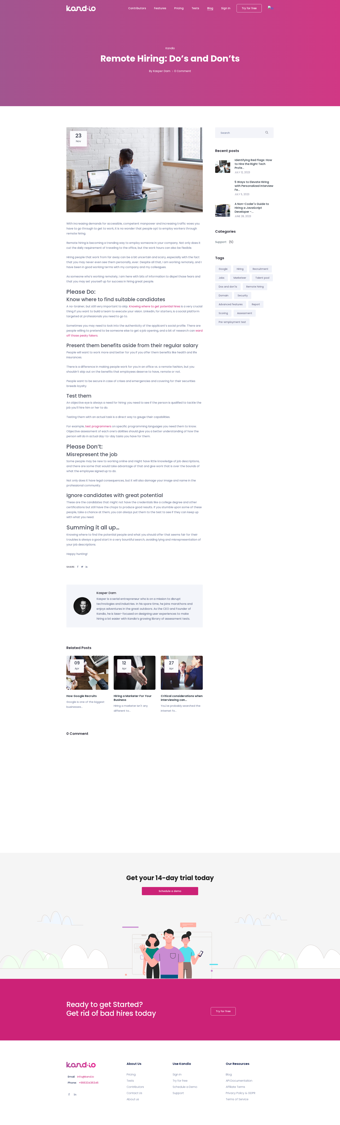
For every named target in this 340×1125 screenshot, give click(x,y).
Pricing (179, 8)
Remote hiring (255, 286)
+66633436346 (88, 1082)
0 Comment (182, 71)
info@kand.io (85, 1076)
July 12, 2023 (242, 172)
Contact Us (134, 1093)
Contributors (137, 8)
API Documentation (239, 1081)
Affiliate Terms (235, 1087)
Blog (210, 8)
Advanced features (231, 304)
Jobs (221, 278)
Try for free (249, 8)
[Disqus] (134, 786)
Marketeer (240, 278)
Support (178, 1093)
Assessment (244, 313)
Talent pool (262, 278)
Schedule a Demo (185, 1087)
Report (256, 304)
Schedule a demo (170, 891)
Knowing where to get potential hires (154, 306)
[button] (271, 8)
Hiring (240, 269)
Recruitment (260, 269)
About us (133, 1099)
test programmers (98, 426)
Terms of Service (237, 1099)
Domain (223, 295)
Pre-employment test (232, 322)
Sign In (225, 8)
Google (223, 269)
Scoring (223, 313)
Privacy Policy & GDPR (240, 1093)
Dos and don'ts (228, 286)
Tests (195, 8)
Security (243, 295)
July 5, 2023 (242, 194)
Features (160, 8)
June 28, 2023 (243, 216)
